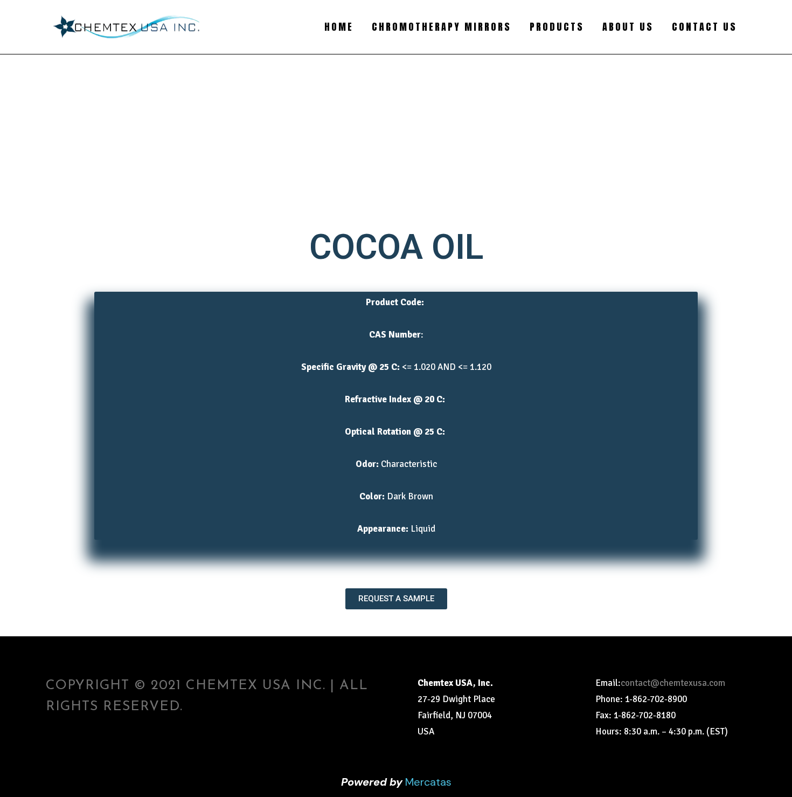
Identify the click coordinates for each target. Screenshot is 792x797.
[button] (396, 598)
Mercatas (428, 782)
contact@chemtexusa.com (673, 683)
